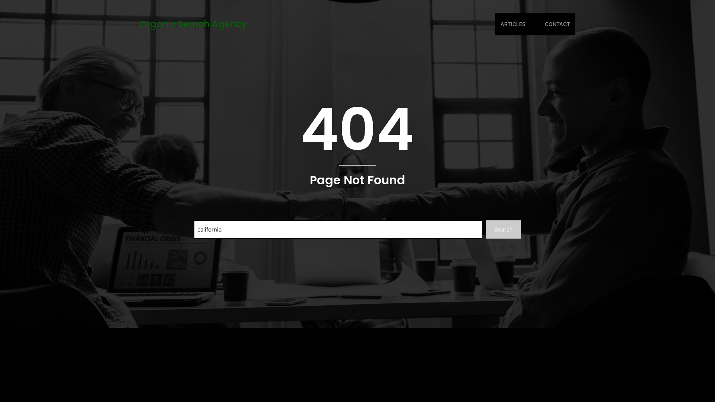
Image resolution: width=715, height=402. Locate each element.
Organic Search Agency (193, 24)
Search (503, 229)
